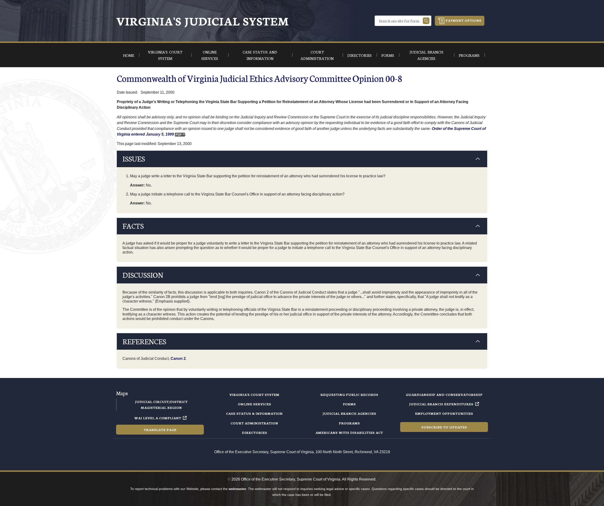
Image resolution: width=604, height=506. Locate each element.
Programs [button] (469, 55)
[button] (302, 159)
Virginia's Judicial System (202, 21)
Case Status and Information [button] (260, 55)
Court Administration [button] (317, 55)
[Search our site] (426, 20)
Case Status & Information (254, 413)
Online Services (254, 404)
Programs (349, 423)
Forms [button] (387, 55)
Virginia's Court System (254, 394)
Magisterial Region (161, 407)
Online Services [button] (209, 55)
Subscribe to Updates (444, 427)
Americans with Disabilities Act (349, 432)
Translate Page (160, 429)
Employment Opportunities (444, 413)
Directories (254, 432)
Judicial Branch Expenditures (441, 404)
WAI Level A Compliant (157, 417)
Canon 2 (178, 359)
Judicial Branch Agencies (349, 413)
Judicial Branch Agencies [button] (426, 55)
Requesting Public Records (349, 394)
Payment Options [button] (463, 20)
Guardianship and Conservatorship (444, 394)
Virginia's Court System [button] (165, 55)
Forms (349, 404)
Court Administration (254, 423)
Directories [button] (359, 55)
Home (128, 55)
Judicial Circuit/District (161, 401)
